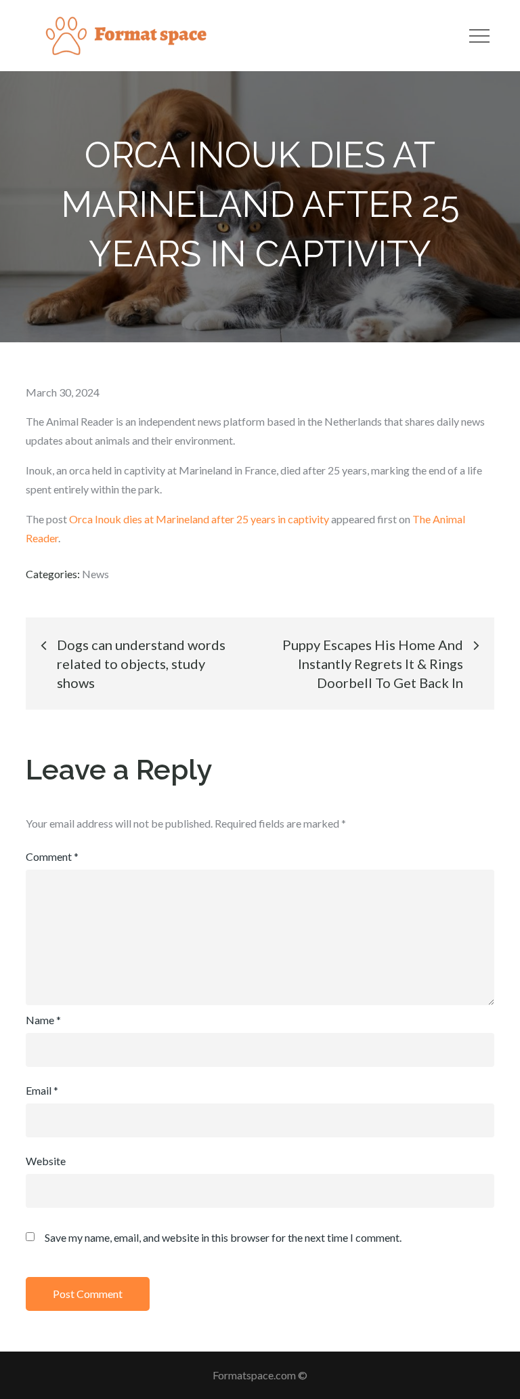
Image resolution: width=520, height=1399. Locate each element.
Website (46, 1160)
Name (43, 1019)
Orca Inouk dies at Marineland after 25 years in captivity (199, 518)
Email (42, 1090)
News (95, 573)
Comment (52, 856)
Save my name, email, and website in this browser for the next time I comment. (223, 1237)
